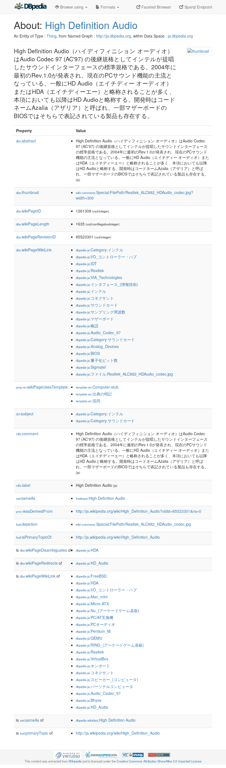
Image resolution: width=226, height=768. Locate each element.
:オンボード (93, 665)
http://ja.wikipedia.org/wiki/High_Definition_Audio (118, 537)
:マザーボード (95, 318)
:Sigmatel (91, 367)
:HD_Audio (92, 563)
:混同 (88, 400)
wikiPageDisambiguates (43, 550)
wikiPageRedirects (39, 563)
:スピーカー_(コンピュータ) (107, 679)
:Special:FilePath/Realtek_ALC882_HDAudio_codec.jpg (133, 524)
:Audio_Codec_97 (98, 332)
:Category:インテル (99, 250)
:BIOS (88, 353)
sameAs (25, 498)
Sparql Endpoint (197, 7)
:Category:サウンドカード (105, 339)
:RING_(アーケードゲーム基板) (110, 645)
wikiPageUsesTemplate (42, 387)
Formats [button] (107, 7)
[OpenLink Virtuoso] (67, 754)
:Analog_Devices (97, 346)
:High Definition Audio (100, 498)
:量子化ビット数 (97, 360)
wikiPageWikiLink (34, 250)
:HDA (87, 550)
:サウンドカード (97, 305)
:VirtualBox (92, 658)
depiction (26, 524)
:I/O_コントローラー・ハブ (106, 256)
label (23, 485)
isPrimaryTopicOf (34, 537)
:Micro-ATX (92, 603)
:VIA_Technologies (99, 277)
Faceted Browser (155, 7)
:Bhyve (88, 700)
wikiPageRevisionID (36, 237)
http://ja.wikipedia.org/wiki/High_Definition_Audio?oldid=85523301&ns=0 (138, 511)
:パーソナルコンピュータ (104, 686)
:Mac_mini (91, 596)
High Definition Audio (91, 25)
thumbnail (27, 192)
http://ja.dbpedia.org (113, 36)
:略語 (87, 325)
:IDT (86, 263)
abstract (26, 140)
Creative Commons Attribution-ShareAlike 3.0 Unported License (159, 761)
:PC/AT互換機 (94, 617)
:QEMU (89, 638)
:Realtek (90, 270)
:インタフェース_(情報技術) (107, 284)
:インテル (91, 291)
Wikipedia (75, 761)
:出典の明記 (94, 394)
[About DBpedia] (30, 7)
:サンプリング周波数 (100, 312)
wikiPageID (28, 211)
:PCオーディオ (95, 624)
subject (24, 413)
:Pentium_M (93, 631)
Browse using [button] (72, 7)
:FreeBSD (91, 576)
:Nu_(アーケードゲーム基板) (107, 610)
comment (27, 433)
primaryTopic (34, 733)
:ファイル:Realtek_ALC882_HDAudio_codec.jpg (124, 374)
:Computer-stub (97, 387)
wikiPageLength (32, 224)
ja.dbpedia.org (180, 36)
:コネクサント (95, 298)
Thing (52, 36)
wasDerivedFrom (34, 511)
